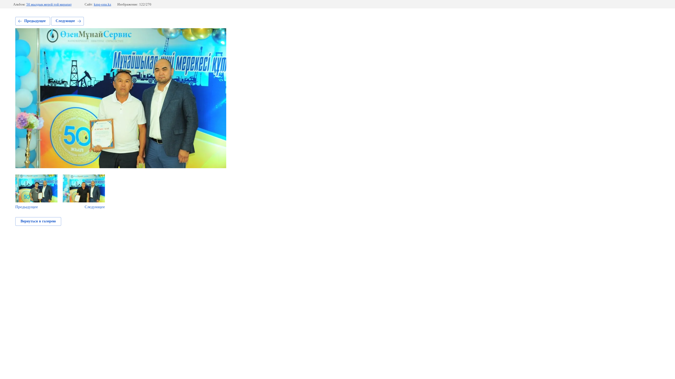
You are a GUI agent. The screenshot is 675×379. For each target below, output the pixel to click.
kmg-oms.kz (102, 4)
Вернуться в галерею (38, 221)
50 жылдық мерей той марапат (49, 4)
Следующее (65, 21)
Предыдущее (35, 21)
